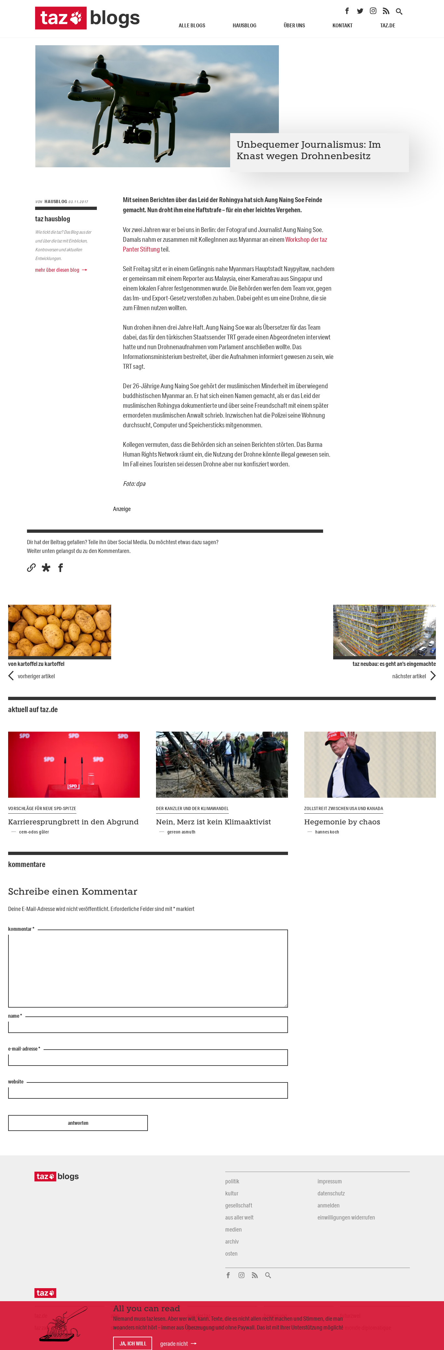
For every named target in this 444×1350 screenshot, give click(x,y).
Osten (231, 1253)
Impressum (330, 1181)
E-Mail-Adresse (24, 1049)
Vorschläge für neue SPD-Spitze (42, 808)
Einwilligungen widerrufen (346, 1217)
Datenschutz (331, 1193)
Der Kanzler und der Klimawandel (192, 808)
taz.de (387, 25)
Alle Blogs (192, 25)
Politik (232, 1181)
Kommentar (21, 929)
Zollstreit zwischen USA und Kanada (343, 808)
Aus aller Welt (239, 1217)
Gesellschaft (238, 1205)
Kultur (231, 1193)
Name (15, 1016)
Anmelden (329, 1205)
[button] (46, 567)
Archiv (232, 1241)
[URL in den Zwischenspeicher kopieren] (31, 567)
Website (15, 1082)
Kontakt (343, 25)
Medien (233, 1229)
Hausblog (244, 25)
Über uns (294, 25)
